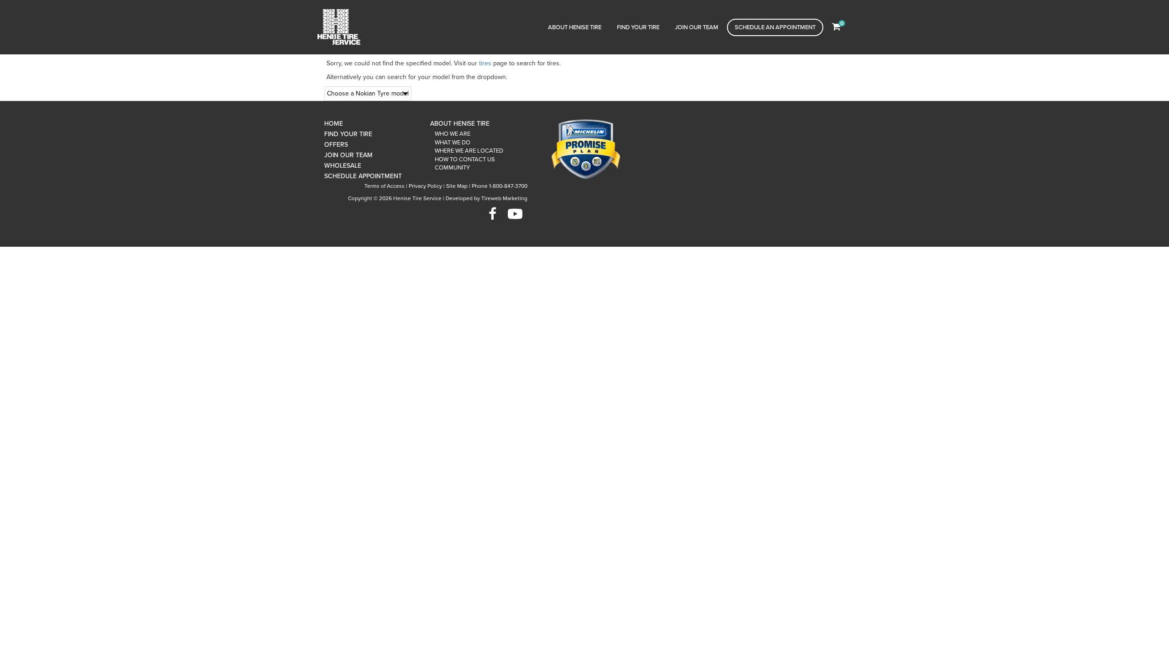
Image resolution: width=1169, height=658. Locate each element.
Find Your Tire (638, 27)
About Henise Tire (574, 27)
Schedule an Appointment (775, 27)
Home (333, 123)
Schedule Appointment (363, 176)
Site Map (457, 186)
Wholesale (342, 166)
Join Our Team (696, 27)
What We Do (452, 142)
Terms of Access (384, 186)
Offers (336, 145)
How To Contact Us (465, 159)
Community (452, 167)
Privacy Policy (425, 186)
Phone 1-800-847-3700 (499, 186)
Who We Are (452, 134)
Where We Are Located (469, 150)
